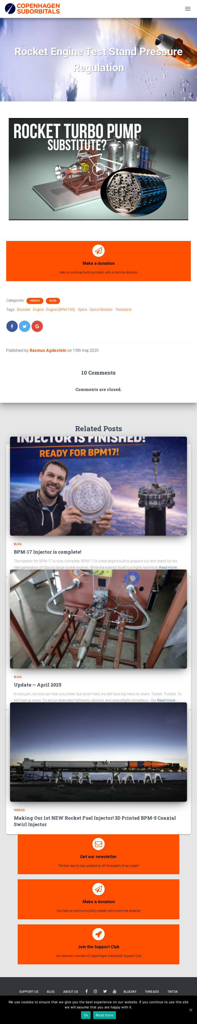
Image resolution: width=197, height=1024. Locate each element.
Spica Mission (101, 310)
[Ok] (190, 1009)
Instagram (95, 992)
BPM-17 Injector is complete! (47, 552)
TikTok (173, 992)
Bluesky (130, 992)
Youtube (114, 992)
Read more (104, 1015)
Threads (152, 992)
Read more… (169, 567)
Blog (18, 544)
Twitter (105, 992)
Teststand (123, 310)
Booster (23, 310)
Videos (35, 300)
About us (70, 992)
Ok (86, 1015)
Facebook (86, 992)
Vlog (53, 300)
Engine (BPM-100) (60, 310)
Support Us (28, 992)
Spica (82, 310)
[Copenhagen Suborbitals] (32, 9)
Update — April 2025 (37, 685)
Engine (38, 310)
